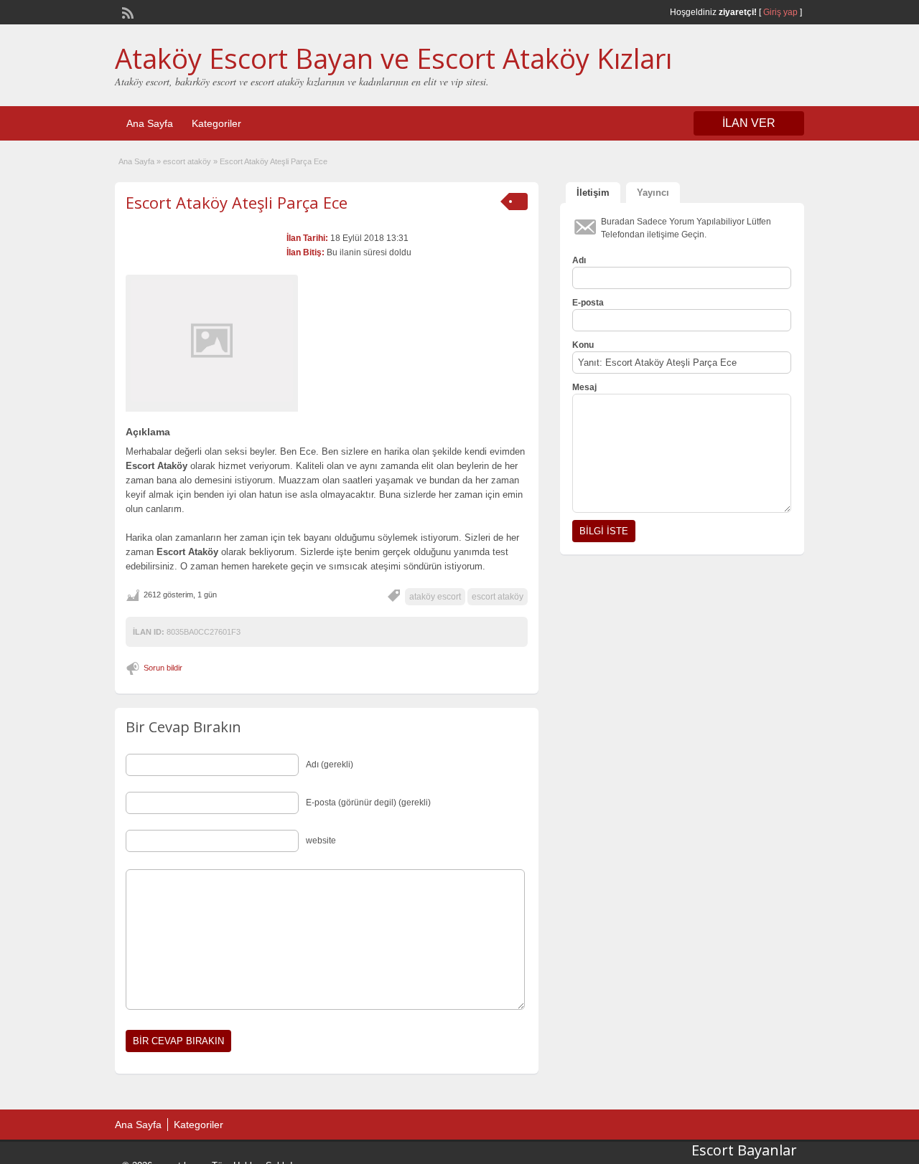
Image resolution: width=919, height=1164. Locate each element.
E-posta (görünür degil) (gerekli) (368, 803)
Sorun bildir (163, 667)
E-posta (588, 303)
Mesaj (584, 387)
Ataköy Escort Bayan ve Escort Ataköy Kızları (393, 58)
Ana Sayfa (149, 123)
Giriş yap (780, 12)
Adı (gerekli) (329, 765)
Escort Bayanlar (744, 1150)
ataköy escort (435, 597)
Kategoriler (216, 123)
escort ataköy (187, 161)
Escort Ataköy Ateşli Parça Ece (236, 202)
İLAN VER (748, 123)
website (321, 841)
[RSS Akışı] (126, 11)
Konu (583, 345)
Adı (579, 260)
